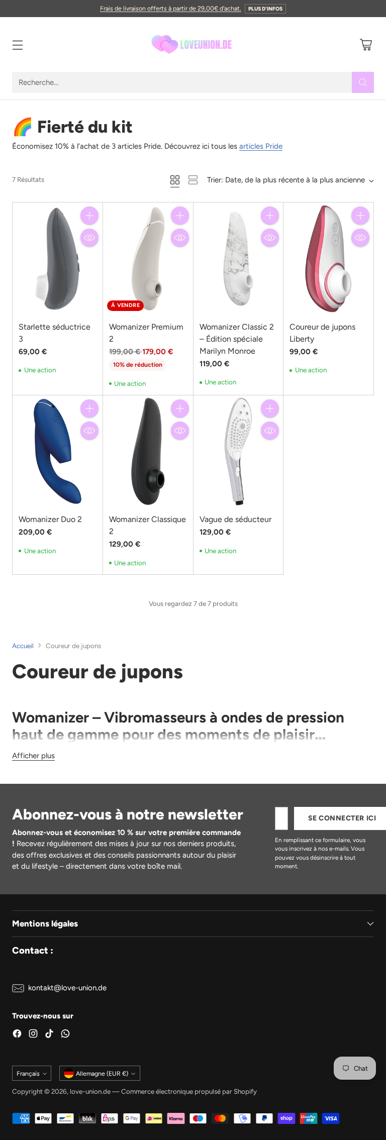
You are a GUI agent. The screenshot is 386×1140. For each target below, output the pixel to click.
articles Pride (260, 146)
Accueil (23, 646)
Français (28, 1073)
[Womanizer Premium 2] (148, 258)
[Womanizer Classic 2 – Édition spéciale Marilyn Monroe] (238, 258)
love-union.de (90, 1091)
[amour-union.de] (193, 44)
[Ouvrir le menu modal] (17, 44)
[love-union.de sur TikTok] (49, 1035)
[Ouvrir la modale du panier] (365, 44)
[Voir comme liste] (193, 180)
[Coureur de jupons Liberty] (328, 258)
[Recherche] (363, 82)
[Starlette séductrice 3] (58, 258)
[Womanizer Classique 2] (148, 451)
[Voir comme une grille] (175, 180)
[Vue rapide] (89, 238)
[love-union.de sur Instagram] (33, 1035)
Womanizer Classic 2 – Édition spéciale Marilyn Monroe (237, 339)
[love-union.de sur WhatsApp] (65, 1035)
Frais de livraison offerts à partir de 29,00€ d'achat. (170, 8)
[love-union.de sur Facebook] (17, 1035)
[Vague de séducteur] (238, 451)
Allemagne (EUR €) (102, 1073)
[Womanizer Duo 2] (58, 451)
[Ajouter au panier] (89, 215)
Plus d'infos (265, 9)
